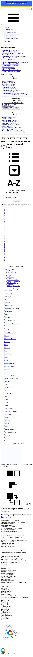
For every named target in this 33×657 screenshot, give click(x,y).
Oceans (6, 357)
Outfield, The (7, 414)
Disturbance (10, 277)
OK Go (6, 426)
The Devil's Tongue (12, 283)
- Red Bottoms (8, 117)
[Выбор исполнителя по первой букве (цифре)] (13, 188)
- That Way (8, 106)
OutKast (6, 326)
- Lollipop (7, 118)
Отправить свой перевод (11, 38)
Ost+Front (7, 435)
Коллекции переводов (10, 36)
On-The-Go (7, 417)
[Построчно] (13, 492)
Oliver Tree (7, 302)
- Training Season (10, 65)
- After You (8, 84)
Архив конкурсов (9, 35)
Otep (5, 396)
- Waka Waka (14, 56)
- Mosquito (6, 126)
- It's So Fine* (10, 107)
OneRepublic (7, 296)
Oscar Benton (7, 354)
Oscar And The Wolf (9, 363)
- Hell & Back (10, 124)
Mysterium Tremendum (13, 281)
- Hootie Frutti (9, 129)
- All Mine (15, 94)
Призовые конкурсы (10, 32)
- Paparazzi (8, 68)
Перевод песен (8, 29)
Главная (6, 27)
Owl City (6, 360)
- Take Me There (8, 59)
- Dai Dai (11, 50)
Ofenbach (6, 336)
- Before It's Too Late (13, 130)
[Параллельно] (13, 479)
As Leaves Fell (11, 271)
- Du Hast (8, 61)
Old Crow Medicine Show (11, 378)
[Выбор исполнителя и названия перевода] (13, 162)
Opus (5, 351)
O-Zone (6, 399)
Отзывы (6, 40)
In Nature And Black (13, 280)
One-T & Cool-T (8, 333)
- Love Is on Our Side (11, 90)
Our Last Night (8, 387)
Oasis (5, 299)
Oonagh (6, 402)
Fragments (10, 278)
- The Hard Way (12, 53)
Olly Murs (7, 348)
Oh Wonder (7, 342)
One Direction (8, 311)
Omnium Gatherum (9, 429)
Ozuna (6, 405)
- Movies (9, 120)
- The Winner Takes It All (11, 71)
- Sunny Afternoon (13, 93)
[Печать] (27, 505)
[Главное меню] (13, 23)
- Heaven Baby (13, 103)
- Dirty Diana (10, 64)
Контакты (7, 41)
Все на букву (18, 443)
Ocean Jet (6, 423)
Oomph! (6, 314)
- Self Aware (9, 54)
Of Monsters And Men (10, 339)
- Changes (8, 85)
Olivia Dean (7, 317)
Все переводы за (17, 133)
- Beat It (9, 58)
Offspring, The (8, 293)
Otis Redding (7, 369)
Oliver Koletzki (8, 408)
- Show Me (8, 91)
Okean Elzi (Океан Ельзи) (11, 308)
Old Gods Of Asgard (9, 366)
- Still (11, 127)
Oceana (6, 372)
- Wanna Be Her (8, 81)
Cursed (9, 274)
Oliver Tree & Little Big (10, 411)
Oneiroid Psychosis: (9, 269)
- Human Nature (11, 70)
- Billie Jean (10, 51)
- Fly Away (8, 87)
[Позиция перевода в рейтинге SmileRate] (30, 505)
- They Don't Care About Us (15, 62)
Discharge (10, 275)
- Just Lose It (8, 67)
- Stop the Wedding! (9, 121)
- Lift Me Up (9, 88)
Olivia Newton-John (9, 320)
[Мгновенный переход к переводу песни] (13, 175)
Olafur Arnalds (8, 381)
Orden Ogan (7, 330)
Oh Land (6, 390)
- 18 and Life (8, 82)
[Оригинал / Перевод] (13, 505)
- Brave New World (11, 109)
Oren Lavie (7, 420)
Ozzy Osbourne (8, 305)
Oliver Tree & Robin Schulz (11, 323)
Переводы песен (12, 464)
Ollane (6, 345)
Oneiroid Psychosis (27, 464)
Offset (5, 438)
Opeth (5, 384)
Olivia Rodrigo (8, 290)
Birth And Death (11, 272)
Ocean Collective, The (10, 375)
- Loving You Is (9, 104)
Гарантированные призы (11, 33)
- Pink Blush (9, 123)
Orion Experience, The (10, 432)
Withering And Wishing (13, 286)
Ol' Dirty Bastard (8, 393)
